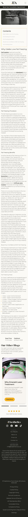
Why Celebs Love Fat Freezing (10, 34)
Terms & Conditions (14, 495)
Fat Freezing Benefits (8, 39)
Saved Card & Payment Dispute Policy (14, 509)
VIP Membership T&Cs (14, 501)
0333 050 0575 (14, 445)
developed (19, 72)
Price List (14, 437)
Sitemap (14, 512)
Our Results (14, 431)
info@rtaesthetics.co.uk (14, 446)
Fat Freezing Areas (7, 44)
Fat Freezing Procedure (9, 36)
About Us (14, 434)
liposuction (4, 176)
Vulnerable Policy (14, 504)
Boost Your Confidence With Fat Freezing (13, 41)
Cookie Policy (14, 489)
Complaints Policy (14, 507)
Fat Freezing (5, 52)
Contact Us (14, 440)
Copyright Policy (14, 492)
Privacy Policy (14, 487)
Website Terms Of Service (14, 498)
